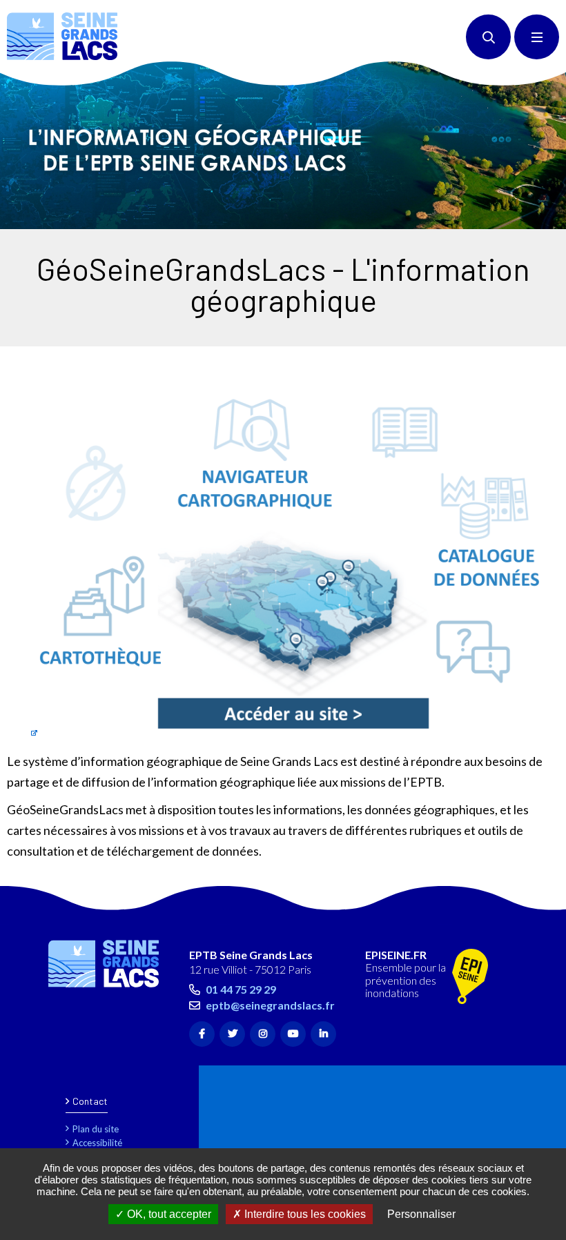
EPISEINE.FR (396, 955)
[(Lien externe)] (470, 977)
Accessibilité (97, 1142)
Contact (90, 1101)
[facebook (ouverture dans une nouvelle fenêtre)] (202, 1034)
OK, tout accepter (167, 1214)
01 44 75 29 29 (241, 989)
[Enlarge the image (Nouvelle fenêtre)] (283, 145)
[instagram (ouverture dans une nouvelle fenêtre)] (262, 1034)
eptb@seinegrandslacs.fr (270, 1005)
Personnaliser (421, 1214)
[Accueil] (62, 36)
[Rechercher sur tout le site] (488, 36)
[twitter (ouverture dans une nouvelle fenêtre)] (232, 1034)
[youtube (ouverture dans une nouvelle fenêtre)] (293, 1034)
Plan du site (95, 1128)
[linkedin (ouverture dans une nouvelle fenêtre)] (323, 1034)
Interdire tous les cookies (304, 1214)
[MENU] (536, 36)
